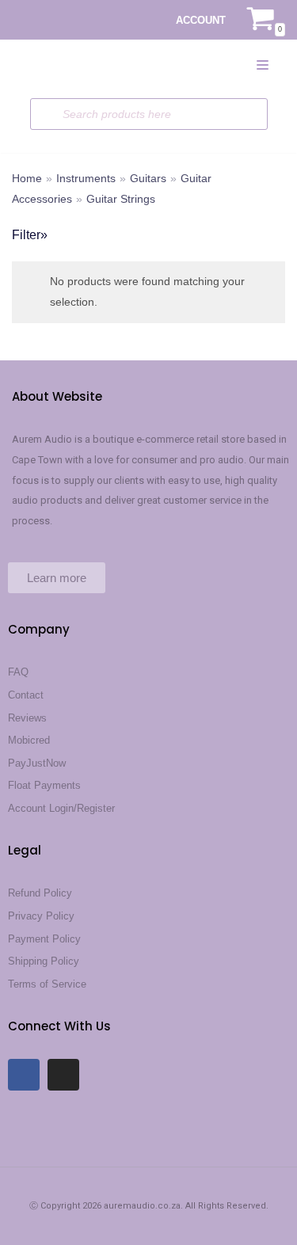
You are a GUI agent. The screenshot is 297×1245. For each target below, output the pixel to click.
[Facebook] (24, 1075)
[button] (56, 577)
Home (27, 179)
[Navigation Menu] (262, 65)
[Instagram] (63, 1075)
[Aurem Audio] (43, 63)
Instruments (86, 179)
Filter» (30, 235)
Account (201, 20)
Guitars (148, 179)
